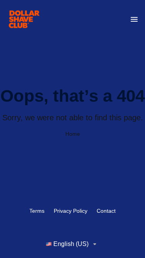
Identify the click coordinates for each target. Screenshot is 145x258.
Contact (106, 211)
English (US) (71, 244)
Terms (36, 211)
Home (72, 134)
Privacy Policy (70, 211)
